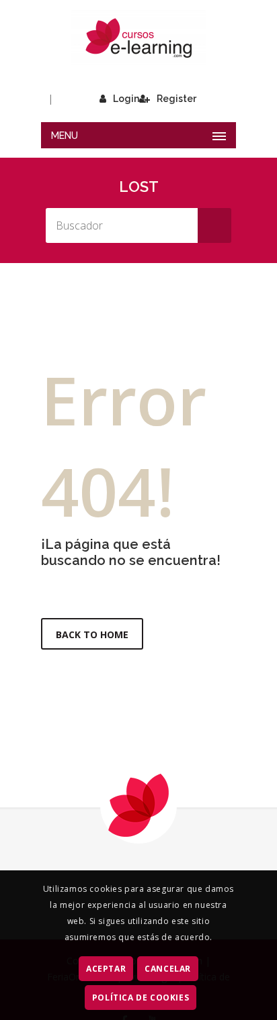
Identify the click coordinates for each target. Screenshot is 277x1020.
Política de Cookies (140, 997)
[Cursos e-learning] (138, 38)
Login (126, 98)
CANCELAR (168, 968)
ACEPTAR (106, 968)
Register (176, 98)
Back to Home (92, 634)
